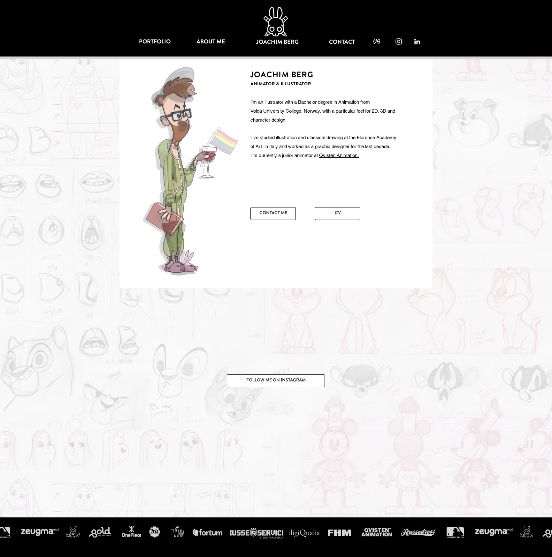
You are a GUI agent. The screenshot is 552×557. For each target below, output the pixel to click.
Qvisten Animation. (339, 155)
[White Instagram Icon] (399, 41)
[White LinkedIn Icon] (417, 41)
